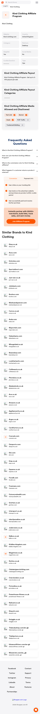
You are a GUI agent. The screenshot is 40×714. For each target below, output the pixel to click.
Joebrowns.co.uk (15, 528)
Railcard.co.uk (14, 603)
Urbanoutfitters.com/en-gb (19, 644)
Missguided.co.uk (16, 344)
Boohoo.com (14, 294)
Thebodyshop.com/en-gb (19, 628)
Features (28, 687)
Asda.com (13, 319)
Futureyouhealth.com (17, 494)
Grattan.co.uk (14, 503)
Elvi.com (12, 453)
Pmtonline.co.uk (15, 586)
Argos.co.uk (13, 419)
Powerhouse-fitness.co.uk (19, 594)
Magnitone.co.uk (15, 553)
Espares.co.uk (14, 469)
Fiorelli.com (13, 478)
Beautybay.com (15, 353)
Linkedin (12, 682)
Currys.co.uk (14, 311)
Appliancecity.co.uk (16, 411)
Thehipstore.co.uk (16, 636)
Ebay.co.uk (13, 244)
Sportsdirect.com (16, 269)
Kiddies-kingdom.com (17, 544)
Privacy (28, 678)
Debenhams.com (15, 336)
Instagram (12, 678)
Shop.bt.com (14, 611)
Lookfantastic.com (16, 361)
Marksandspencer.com (18, 303)
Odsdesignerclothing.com (19, 569)
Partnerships (12, 692)
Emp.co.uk (13, 461)
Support (28, 673)
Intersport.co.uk (15, 511)
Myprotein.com (15, 328)
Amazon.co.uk (14, 403)
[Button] (6, 2)
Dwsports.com (15, 444)
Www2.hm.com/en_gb (18, 653)
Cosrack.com (14, 436)
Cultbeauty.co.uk (15, 369)
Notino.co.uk (14, 561)
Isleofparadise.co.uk (17, 519)
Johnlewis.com (15, 286)
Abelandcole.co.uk (16, 386)
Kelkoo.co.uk (14, 536)
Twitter (12, 673)
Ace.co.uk (13, 394)
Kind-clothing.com (10, 37)
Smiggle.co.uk (14, 619)
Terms (28, 682)
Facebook (12, 668)
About (12, 687)
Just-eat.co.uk (14, 278)
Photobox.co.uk (15, 378)
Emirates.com (14, 261)
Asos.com (13, 253)
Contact (28, 668)
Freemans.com (14, 486)
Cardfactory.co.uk (16, 428)
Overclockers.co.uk (16, 578)
